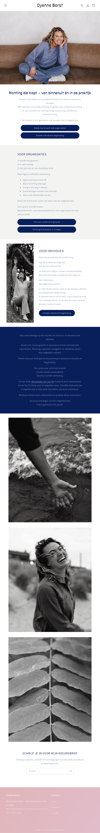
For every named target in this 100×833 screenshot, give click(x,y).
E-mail (53, 801)
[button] (5, 5)
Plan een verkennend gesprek (46, 222)
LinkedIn (54, 813)
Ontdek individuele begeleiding (50, 135)
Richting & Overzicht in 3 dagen (47, 229)
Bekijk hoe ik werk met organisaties (50, 128)
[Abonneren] (70, 771)
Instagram (55, 807)
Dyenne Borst (45, 830)
